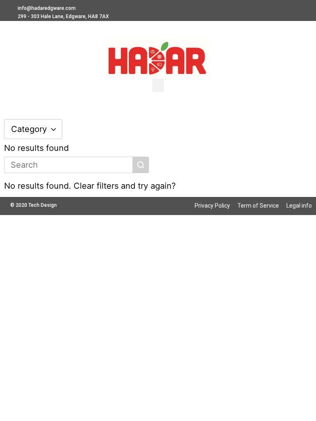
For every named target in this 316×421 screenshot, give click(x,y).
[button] (158, 85)
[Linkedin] (246, 8)
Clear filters (96, 186)
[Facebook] (277, 8)
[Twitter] (292, 8)
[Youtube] (308, 8)
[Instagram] (262, 8)
